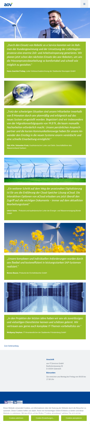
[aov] (8, 4)
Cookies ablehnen (16, 418)
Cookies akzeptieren (74, 418)
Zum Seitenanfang (11, 346)
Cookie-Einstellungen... (45, 418)
